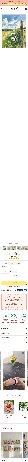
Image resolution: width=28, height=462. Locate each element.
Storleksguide (5, 333)
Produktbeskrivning (6, 329)
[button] (1, 370)
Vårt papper (4, 342)
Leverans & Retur (5, 337)
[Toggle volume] (23, 353)
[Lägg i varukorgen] (14, 283)
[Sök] (23, 9)
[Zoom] (14, 31)
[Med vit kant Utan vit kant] (14, 129)
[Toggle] (0, 248)
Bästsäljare (4, 460)
